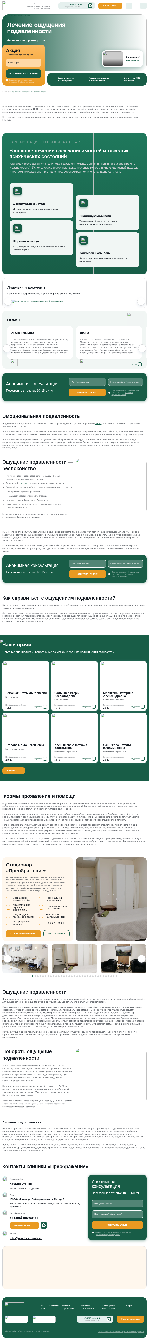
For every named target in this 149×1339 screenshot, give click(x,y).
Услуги (129, 1305)
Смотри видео (133, 60)
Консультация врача (130, 1319)
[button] (8, 302)
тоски (98, 423)
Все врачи (12, 770)
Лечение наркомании (68, 1307)
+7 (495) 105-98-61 (73, 5)
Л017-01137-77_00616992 (42, 8)
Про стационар (56, 933)
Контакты (54, 1305)
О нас (43, 1307)
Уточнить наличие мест (23, 933)
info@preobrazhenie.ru (26, 1238)
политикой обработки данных (23, 82)
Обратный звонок (22, 1225)
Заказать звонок (110, 6)
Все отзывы (132, 364)
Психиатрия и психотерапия (108, 1307)
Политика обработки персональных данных (121, 1331)
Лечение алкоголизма (87, 1307)
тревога (23, 483)
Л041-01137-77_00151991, (42, 6)
